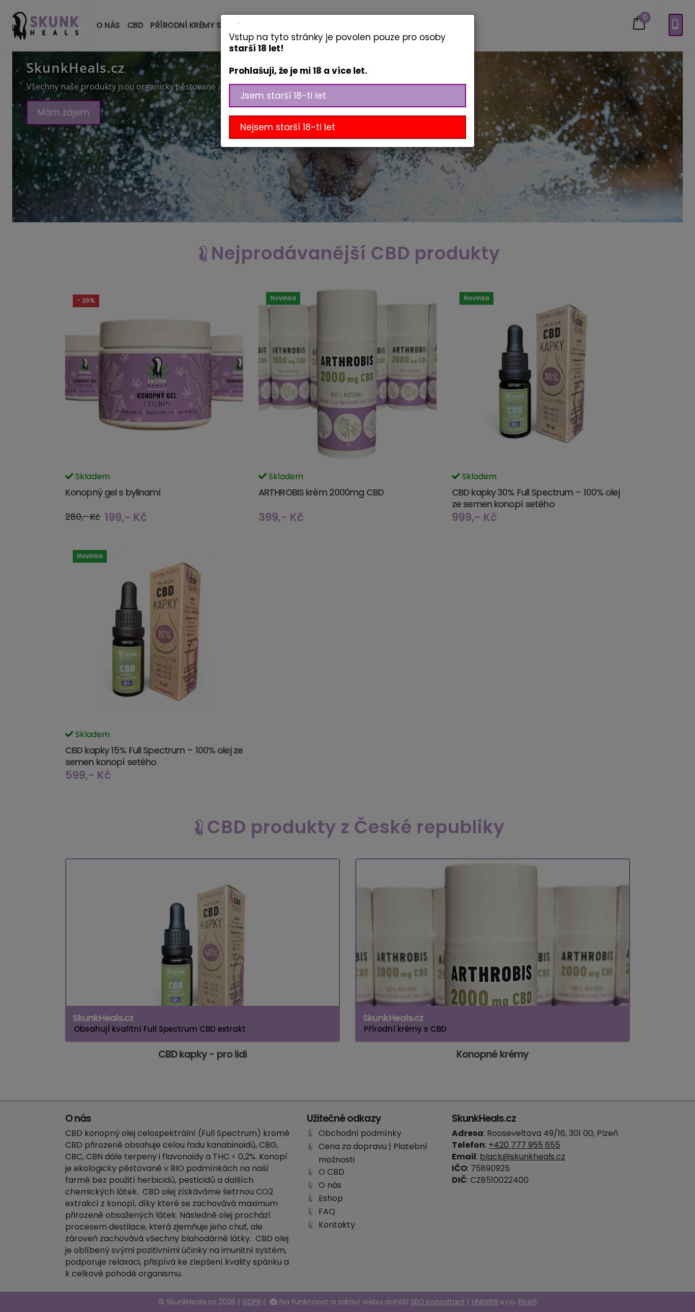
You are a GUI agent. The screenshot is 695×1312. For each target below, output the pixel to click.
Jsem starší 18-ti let (283, 96)
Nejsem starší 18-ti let (287, 127)
